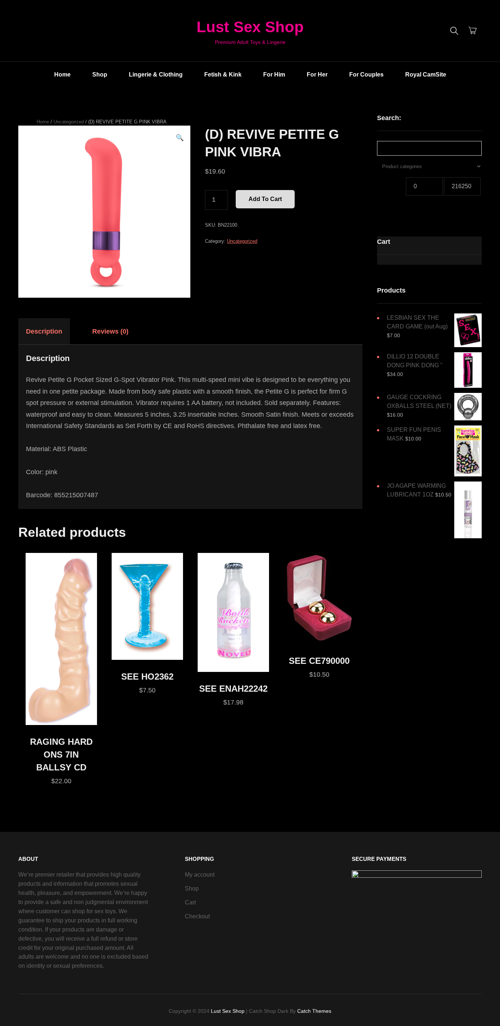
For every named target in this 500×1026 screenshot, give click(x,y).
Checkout (197, 916)
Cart (190, 902)
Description (44, 331)
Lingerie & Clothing (156, 74)
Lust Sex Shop (250, 27)
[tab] (50, 331)
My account (199, 874)
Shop (99, 74)
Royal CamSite (425, 74)
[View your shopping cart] (472, 31)
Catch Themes (314, 1011)
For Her (317, 74)
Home (62, 74)
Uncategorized (68, 121)
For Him (274, 74)
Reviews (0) (110, 331)
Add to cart (265, 199)
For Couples (366, 74)
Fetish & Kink (223, 74)
